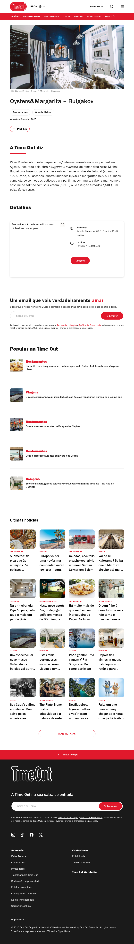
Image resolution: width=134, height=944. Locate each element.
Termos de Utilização (67, 326)
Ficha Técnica (18, 856)
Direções (80, 261)
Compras (78, 17)
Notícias (15, 17)
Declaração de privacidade (25, 881)
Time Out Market (81, 863)
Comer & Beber (51, 17)
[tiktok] (22, 835)
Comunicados (18, 863)
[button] (62, 225)
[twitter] (41, 835)
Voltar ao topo (70, 755)
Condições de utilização (24, 894)
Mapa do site (17, 920)
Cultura (66, 17)
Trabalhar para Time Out (24, 875)
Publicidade (78, 856)
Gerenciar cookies (21, 906)
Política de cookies (21, 887)
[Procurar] (112, 7)
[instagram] (13, 835)
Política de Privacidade (90, 326)
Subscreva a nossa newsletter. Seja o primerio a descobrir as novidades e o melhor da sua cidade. (63, 307)
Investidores (18, 869)
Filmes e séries (94, 17)
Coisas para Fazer (32, 17)
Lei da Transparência (22, 900)
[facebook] (32, 835)
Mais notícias (67, 734)
